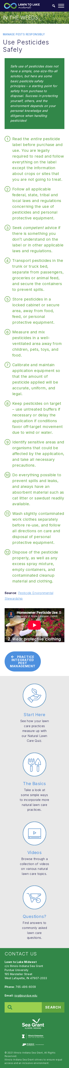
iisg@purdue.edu (25, 995)
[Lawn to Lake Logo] (33, 1023)
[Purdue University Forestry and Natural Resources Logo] (33, 1044)
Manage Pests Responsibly (24, 34)
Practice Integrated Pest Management (22, 661)
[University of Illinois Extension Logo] (33, 1036)
